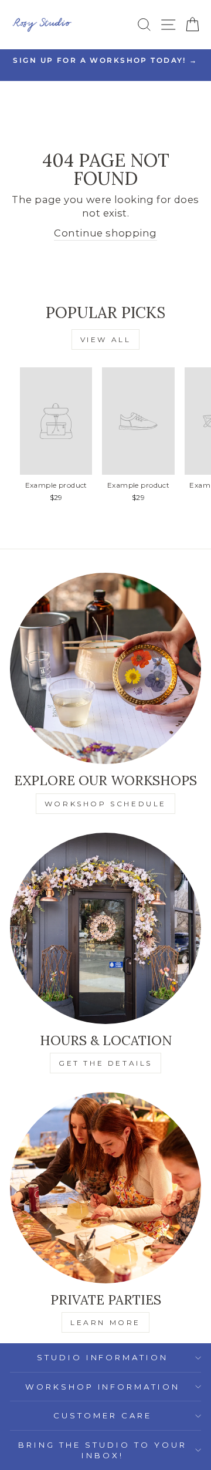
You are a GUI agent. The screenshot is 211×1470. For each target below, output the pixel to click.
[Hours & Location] (105, 928)
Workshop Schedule (105, 803)
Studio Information (103, 1357)
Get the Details (105, 1063)
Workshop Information (103, 1386)
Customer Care (102, 1415)
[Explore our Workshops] (105, 668)
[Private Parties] (105, 1187)
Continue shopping (105, 233)
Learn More (105, 1322)
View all (105, 339)
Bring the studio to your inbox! (102, 1450)
